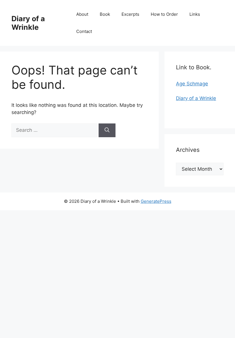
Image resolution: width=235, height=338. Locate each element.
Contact (84, 31)
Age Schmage (192, 84)
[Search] (107, 130)
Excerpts (130, 14)
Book (105, 14)
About (82, 14)
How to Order (164, 14)
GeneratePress (156, 201)
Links (194, 14)
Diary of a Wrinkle (28, 23)
